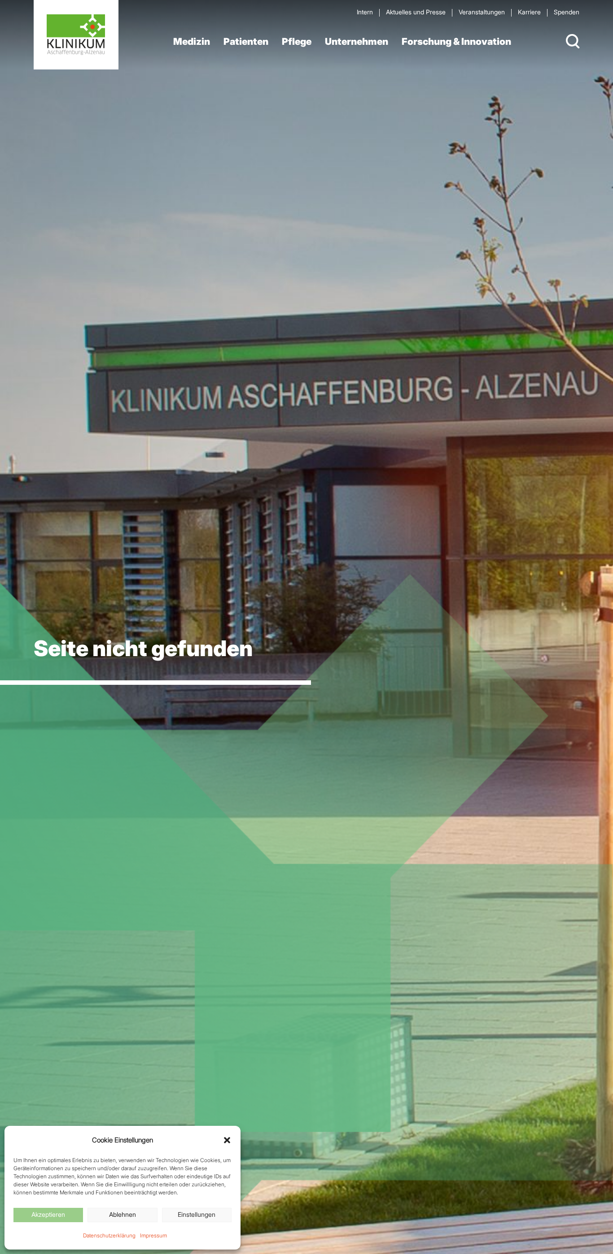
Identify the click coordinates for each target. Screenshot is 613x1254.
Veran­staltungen (482, 12)
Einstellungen (196, 1214)
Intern (365, 12)
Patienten (245, 41)
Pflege (296, 41)
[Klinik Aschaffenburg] (76, 34)
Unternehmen (356, 41)
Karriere (529, 12)
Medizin (191, 41)
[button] (227, 1140)
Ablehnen (122, 1214)
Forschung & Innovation (456, 41)
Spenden (566, 12)
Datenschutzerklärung (109, 1235)
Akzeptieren (48, 1214)
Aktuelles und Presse (416, 12)
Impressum (153, 1235)
